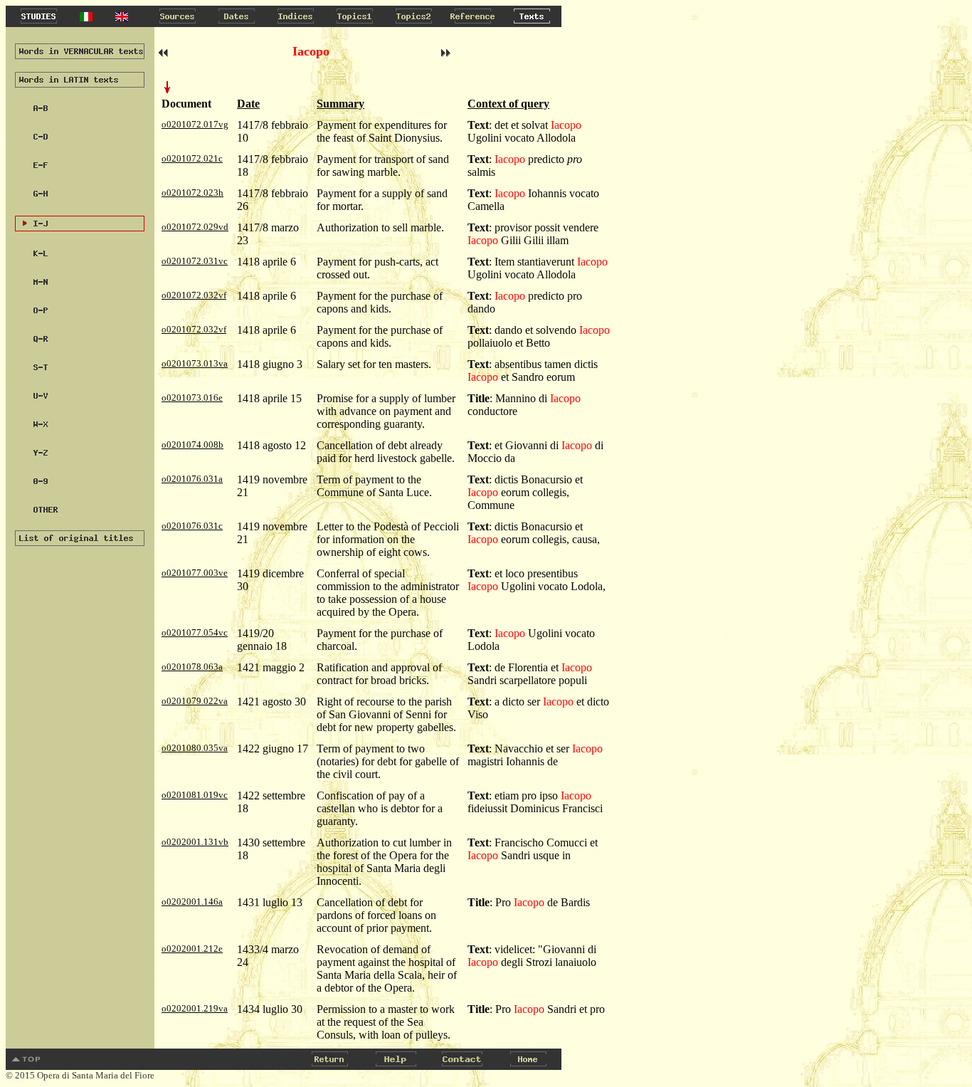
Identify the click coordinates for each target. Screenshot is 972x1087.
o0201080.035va (195, 747)
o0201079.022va (195, 700)
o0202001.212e (192, 948)
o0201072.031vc (195, 261)
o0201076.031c (192, 525)
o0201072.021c (192, 158)
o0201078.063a (192, 666)
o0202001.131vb (195, 841)
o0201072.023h (192, 192)
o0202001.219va (195, 1008)
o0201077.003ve (195, 572)
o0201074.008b (192, 444)
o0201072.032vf (194, 295)
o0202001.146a (192, 901)
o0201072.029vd (195, 226)
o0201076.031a (192, 478)
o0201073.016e (192, 397)
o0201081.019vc (195, 794)
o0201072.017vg (195, 124)
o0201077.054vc (195, 632)
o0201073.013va (195, 363)
